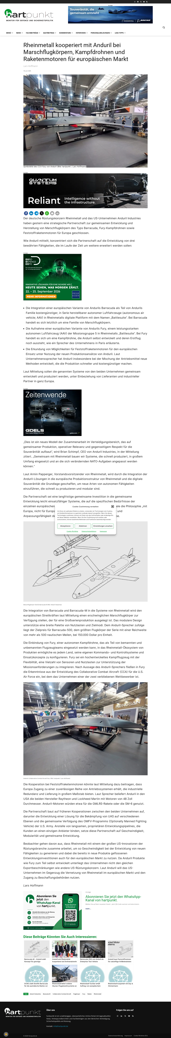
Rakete (89, 994)
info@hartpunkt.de (60, 1026)
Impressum (103, 531)
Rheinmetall (97, 994)
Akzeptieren (65, 526)
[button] (112, 506)
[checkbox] (6, 1034)
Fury (83, 994)
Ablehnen (83, 526)
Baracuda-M (46, 994)
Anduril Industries (35, 994)
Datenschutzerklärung (89, 531)
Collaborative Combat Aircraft (62, 994)
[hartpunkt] (29, 15)
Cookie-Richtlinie (72, 531)
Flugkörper (76, 994)
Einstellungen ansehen (102, 526)
